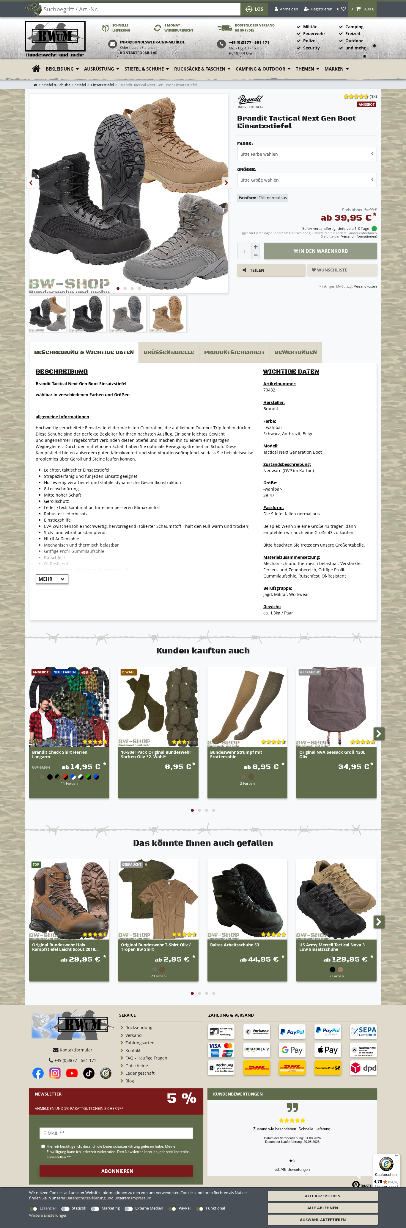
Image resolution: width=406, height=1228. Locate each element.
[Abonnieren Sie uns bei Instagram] (55, 1073)
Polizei (310, 40)
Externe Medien (149, 1208)
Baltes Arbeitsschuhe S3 (234, 945)
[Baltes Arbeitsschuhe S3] (247, 899)
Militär (310, 26)
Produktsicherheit (234, 352)
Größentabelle (169, 352)
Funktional (215, 1208)
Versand (133, 1035)
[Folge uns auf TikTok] (89, 1073)
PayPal (185, 1208)
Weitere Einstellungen (48, 1215)
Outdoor (354, 40)
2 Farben (247, 783)
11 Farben (69, 783)
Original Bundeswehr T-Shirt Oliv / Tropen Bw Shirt (156, 947)
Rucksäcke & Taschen (199, 69)
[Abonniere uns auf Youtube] (72, 1073)
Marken (334, 69)
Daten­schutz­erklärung (86, 1198)
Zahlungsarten (140, 1043)
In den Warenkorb (323, 251)
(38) (373, 96)
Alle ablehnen (322, 1207)
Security (311, 48)
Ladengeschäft (140, 1073)
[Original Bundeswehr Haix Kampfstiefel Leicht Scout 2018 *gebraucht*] (69, 899)
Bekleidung (60, 69)
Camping (354, 26)
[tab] (84, 352)
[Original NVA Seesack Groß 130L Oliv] (336, 707)
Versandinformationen (358, 236)
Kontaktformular (139, 52)
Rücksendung (138, 1027)
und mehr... (357, 48)
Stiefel (80, 85)
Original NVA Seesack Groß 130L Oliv (332, 754)
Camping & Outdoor (260, 69)
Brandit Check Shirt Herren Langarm (59, 754)
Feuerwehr (314, 33)
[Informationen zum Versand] (256, 1067)
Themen (305, 69)
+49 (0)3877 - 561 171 (74, 1060)
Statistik (79, 1208)
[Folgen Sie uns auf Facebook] (38, 1073)
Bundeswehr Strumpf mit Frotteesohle (236, 754)
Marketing (111, 1208)
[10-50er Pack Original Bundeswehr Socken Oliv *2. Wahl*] (158, 707)
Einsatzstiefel (102, 85)
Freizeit (353, 33)
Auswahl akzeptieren (323, 1219)
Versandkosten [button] (365, 286)
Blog (129, 1081)
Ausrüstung (99, 69)
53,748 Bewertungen (292, 1169)
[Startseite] (55, 39)
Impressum (141, 1198)
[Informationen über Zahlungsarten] (221, 1031)
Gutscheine (136, 1065)
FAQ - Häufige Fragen (146, 1058)
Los (259, 9)
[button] (362, 9)
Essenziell (48, 1208)
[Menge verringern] (255, 255)
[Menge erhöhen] (255, 247)
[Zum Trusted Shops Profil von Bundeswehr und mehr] (105, 1073)
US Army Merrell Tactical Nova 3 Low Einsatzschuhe (332, 947)
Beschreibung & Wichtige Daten (84, 352)
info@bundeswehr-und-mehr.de (152, 42)
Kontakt (133, 1050)
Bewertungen (296, 352)
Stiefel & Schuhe (144, 69)
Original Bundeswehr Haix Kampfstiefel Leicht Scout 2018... (65, 947)
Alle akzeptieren (323, 1196)
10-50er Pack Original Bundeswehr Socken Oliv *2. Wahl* (156, 754)
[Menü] (396, 1157)
